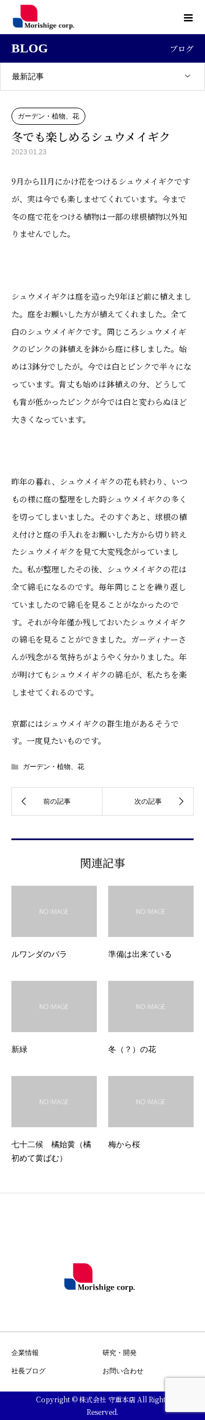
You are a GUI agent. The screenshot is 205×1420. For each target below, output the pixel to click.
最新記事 (28, 76)
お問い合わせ (123, 1371)
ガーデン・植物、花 (48, 116)
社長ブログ (28, 1371)
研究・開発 (119, 1353)
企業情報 (25, 1353)
